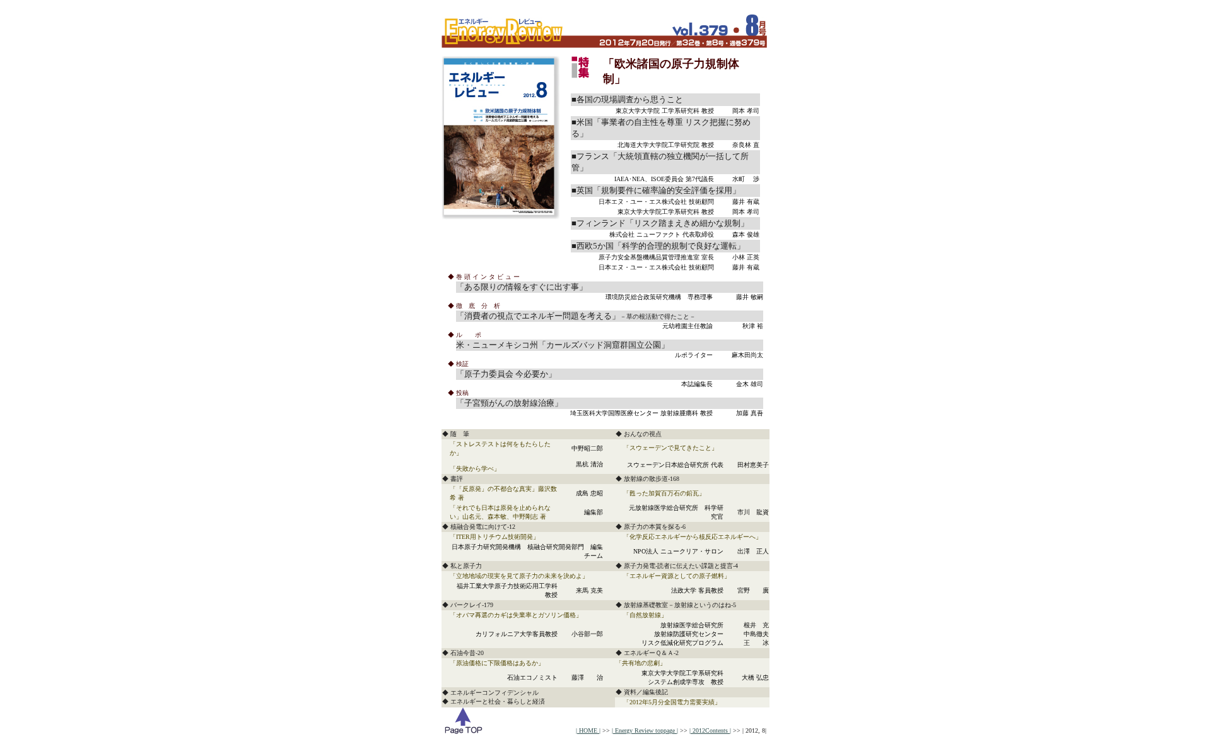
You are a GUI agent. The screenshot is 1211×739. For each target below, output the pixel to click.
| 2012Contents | (710, 730)
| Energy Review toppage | (645, 730)
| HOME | (588, 730)
